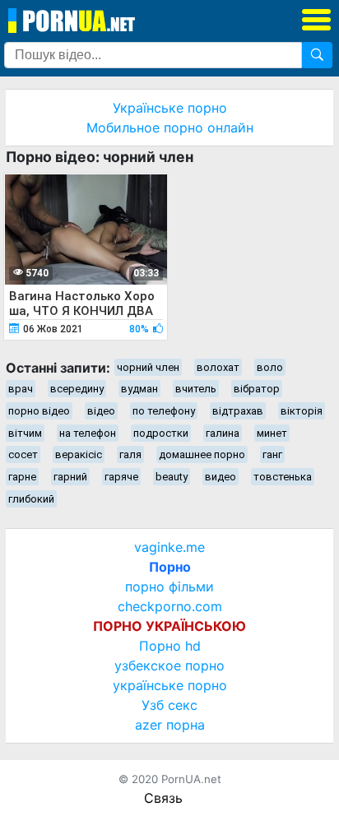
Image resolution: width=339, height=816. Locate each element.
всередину (77, 388)
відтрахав (237, 411)
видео (220, 477)
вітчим (25, 433)
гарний (70, 477)
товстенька (282, 477)
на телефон (87, 433)
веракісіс (78, 454)
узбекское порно (169, 665)
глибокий (31, 499)
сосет (23, 454)
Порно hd (170, 646)
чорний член (148, 367)
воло (270, 367)
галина (222, 433)
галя (130, 454)
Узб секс (169, 705)
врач (20, 388)
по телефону (163, 411)
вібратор (257, 388)
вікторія (302, 411)
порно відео (39, 411)
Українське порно (170, 108)
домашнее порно (202, 454)
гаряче (121, 477)
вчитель (195, 388)
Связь (163, 798)
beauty (172, 477)
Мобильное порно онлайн (169, 127)
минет (272, 433)
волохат (218, 367)
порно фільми (169, 586)
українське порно (170, 685)
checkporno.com (170, 606)
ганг (272, 454)
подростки (160, 433)
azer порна (170, 724)
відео (101, 411)
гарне (22, 477)
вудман (139, 388)
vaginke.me (169, 547)
